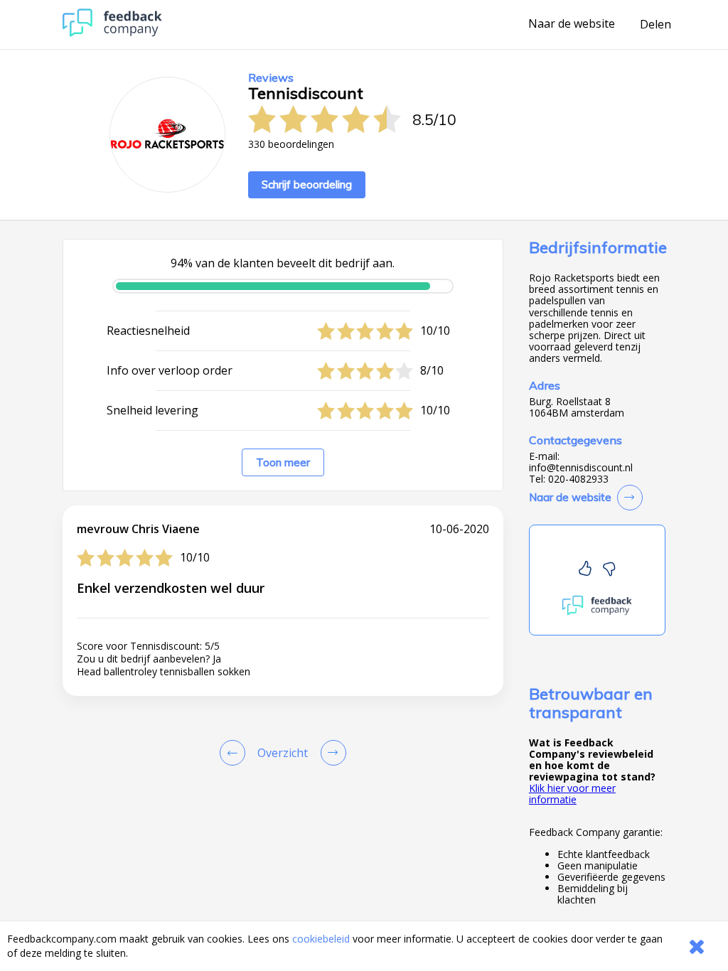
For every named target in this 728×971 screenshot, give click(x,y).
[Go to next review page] (330, 753)
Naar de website (571, 24)
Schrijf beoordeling (307, 184)
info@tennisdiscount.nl (581, 467)
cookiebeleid (321, 938)
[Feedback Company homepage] (112, 33)
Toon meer (283, 462)
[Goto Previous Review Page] (235, 753)
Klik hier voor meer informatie (572, 793)
